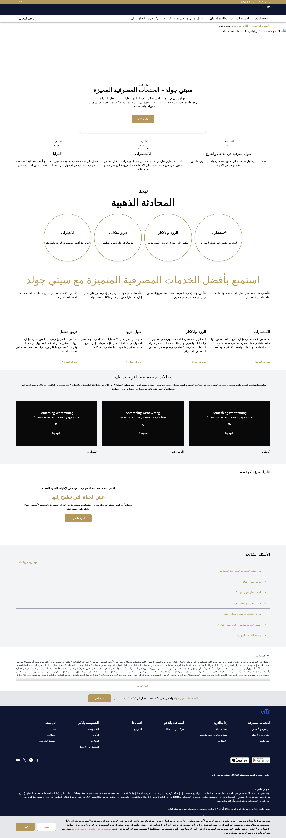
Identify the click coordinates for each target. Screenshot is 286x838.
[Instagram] (31, 760)
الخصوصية (93, 729)
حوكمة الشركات (47, 740)
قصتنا (53, 729)
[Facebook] (38, 760)
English (245, 1)
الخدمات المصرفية (239, 18)
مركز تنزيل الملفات (174, 729)
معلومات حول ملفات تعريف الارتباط (91, 828)
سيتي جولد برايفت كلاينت (213, 734)
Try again (229, 433)
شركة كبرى (154, 18)
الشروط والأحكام (260, 734)
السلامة (94, 740)
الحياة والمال (138, 18)
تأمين (204, 18)
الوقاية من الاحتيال (89, 746)
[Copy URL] (229, 424)
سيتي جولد (221, 729)
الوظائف (51, 734)
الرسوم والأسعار (261, 729)
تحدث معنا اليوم (23, 1)
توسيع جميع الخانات (26, 562)
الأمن (96, 734)
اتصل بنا (137, 722)
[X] (24, 760)
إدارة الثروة (193, 18)
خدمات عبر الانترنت (173, 18)
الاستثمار (222, 740)
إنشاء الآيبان (263, 740)
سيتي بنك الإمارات (261, 1)
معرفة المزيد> (262, 361)
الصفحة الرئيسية (261, 18)
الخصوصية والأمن (88, 722)
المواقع (138, 729)
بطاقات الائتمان (218, 18)
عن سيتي (50, 722)
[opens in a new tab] (261, 760)
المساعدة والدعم (174, 722)
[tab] (239, 18)
